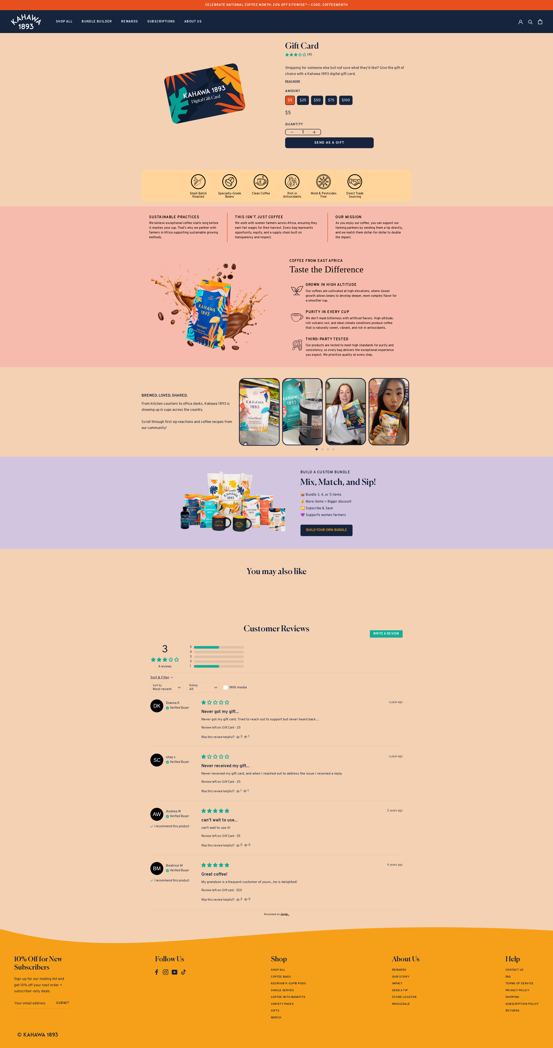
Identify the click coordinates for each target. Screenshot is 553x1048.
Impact (397, 983)
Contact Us (514, 970)
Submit (62, 1003)
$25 (303, 100)
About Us (193, 21)
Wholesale (401, 1004)
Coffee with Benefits (288, 997)
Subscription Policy (522, 1004)
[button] (298, 55)
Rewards (129, 21)
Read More (292, 81)
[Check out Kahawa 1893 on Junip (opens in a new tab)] (284, 914)
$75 (331, 100)
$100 (346, 100)
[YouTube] (174, 972)
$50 (317, 100)
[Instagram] (165, 972)
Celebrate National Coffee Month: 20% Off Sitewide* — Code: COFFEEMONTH (276, 5)
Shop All (64, 21)
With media (238, 687)
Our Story (401, 976)
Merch (276, 1017)
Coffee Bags (281, 976)
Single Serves (282, 990)
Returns (512, 1010)
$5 (290, 100)
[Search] (530, 21)
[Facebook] (156, 972)
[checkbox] (239, 687)
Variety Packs (282, 1004)
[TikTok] (183, 972)
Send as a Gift (329, 142)
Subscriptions (161, 21)
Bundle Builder (97, 21)
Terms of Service (519, 983)
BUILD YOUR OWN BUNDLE (326, 530)
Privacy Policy (517, 990)
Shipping (512, 997)
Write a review (386, 633)
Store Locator (404, 997)
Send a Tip (400, 990)
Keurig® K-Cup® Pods (288, 983)
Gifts (275, 1010)
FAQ (508, 976)
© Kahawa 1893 (37, 1035)
